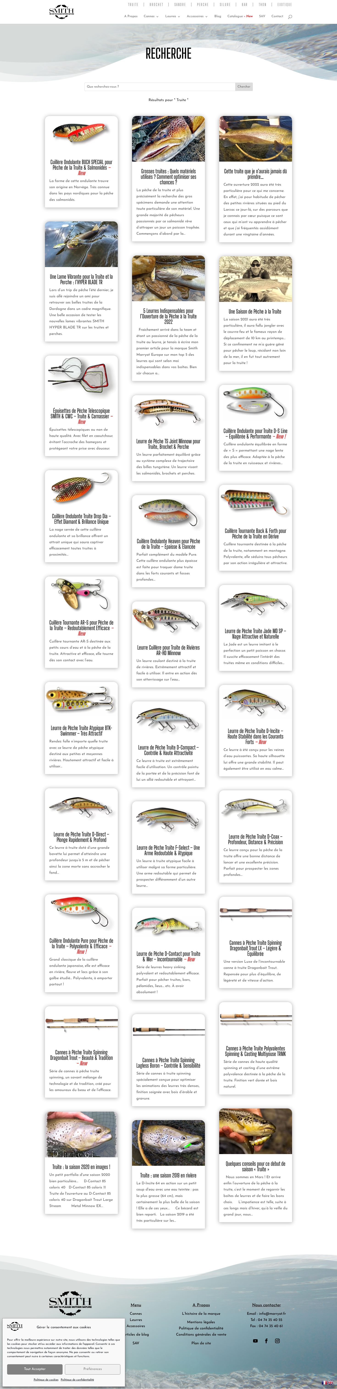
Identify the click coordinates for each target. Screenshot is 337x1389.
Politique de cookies (46, 1379)
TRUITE (133, 5)
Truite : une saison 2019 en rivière (168, 1175)
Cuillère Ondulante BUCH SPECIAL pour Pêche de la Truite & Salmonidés (81, 167)
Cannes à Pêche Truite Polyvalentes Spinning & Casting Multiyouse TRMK (255, 1051)
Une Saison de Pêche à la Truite (255, 311)
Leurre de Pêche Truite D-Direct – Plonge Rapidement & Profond (81, 837)
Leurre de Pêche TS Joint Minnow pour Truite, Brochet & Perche (168, 444)
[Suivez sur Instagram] (277, 1340)
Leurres (170, 16)
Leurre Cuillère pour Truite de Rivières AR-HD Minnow (168, 650)
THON (263, 5)
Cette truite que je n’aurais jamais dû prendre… (255, 174)
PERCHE (203, 5)
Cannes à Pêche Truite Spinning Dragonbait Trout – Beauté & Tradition (81, 1058)
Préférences (92, 1369)
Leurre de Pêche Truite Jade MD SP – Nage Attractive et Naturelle (255, 634)
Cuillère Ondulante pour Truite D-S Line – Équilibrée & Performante (255, 433)
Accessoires (195, 16)
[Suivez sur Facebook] (266, 1340)
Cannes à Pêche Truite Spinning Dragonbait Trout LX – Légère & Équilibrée (255, 948)
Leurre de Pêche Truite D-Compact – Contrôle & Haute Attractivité (168, 750)
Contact (277, 16)
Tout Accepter (35, 1369)
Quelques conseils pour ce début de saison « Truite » (255, 1166)
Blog (217, 16)
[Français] (325, 1382)
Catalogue (240, 16)
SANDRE (180, 5)
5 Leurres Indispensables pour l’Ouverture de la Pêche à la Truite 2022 (168, 316)
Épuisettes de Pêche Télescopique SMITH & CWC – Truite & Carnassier (81, 416)
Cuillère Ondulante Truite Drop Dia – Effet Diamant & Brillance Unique (81, 519)
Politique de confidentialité (77, 1379)
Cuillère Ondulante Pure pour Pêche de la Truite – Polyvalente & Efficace (81, 946)
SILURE (225, 5)
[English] (331, 1382)
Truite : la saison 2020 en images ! (81, 1166)
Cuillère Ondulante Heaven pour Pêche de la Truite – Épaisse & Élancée (168, 544)
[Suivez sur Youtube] (255, 1340)
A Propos (131, 16)
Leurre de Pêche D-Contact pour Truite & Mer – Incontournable (168, 956)
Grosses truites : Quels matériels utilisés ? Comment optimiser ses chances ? (168, 176)
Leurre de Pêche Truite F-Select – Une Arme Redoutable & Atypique (168, 850)
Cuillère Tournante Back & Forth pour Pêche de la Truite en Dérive (255, 533)
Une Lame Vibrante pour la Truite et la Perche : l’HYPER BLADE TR (81, 279)
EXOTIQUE (285, 5)
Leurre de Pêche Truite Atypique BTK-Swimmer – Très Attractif (81, 731)
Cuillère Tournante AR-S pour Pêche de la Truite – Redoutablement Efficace (81, 628)
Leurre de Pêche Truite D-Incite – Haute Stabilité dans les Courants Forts (255, 736)
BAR (245, 5)
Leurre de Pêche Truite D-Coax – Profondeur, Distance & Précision (255, 839)
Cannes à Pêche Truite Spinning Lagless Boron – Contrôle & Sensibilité (168, 1063)
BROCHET (156, 5)
